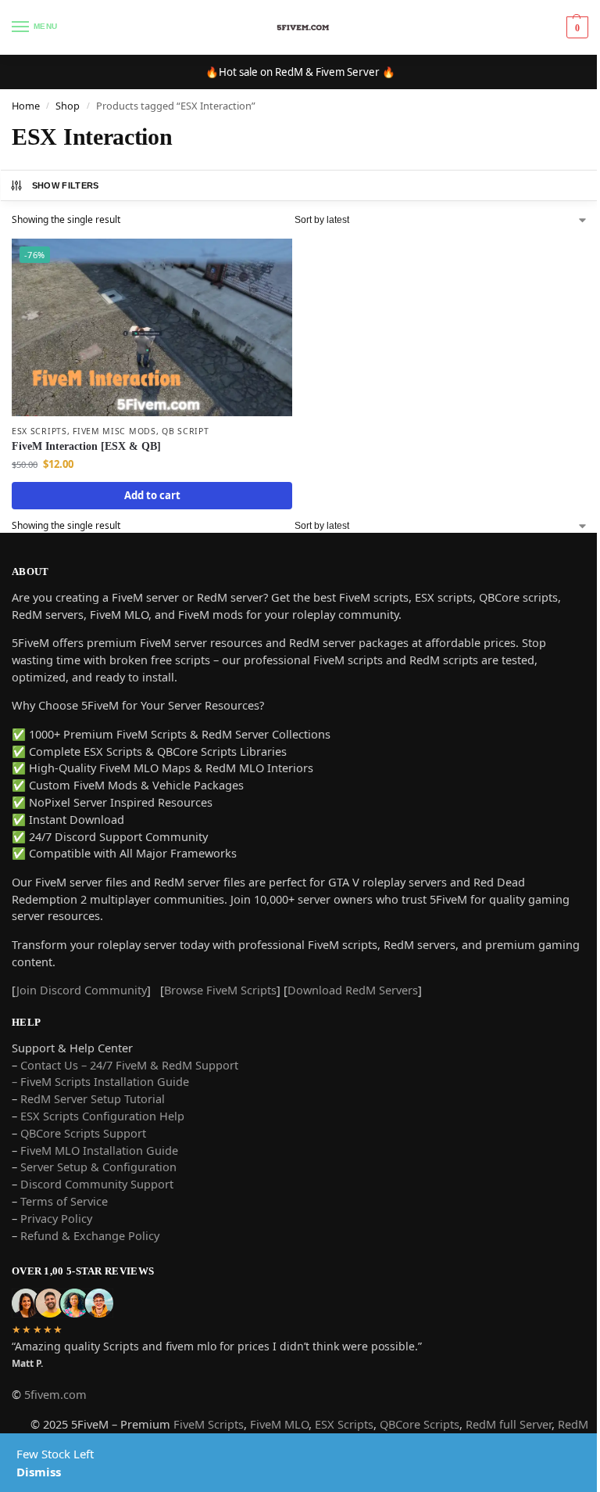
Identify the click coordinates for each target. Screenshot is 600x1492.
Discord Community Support (96, 1184)
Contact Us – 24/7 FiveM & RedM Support (129, 1065)
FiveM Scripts (208, 1424)
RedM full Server (509, 1424)
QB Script (185, 431)
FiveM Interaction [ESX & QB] (86, 446)
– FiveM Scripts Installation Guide (100, 1081)
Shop (67, 106)
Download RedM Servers (353, 990)
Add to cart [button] (152, 495)
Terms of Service (64, 1201)
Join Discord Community (81, 990)
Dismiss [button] (38, 1471)
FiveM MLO (279, 1424)
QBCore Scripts (419, 1424)
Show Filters (65, 185)
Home (26, 106)
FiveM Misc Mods (114, 431)
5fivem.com (55, 1394)
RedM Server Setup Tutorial (92, 1098)
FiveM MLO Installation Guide (99, 1150)
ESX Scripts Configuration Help (102, 1115)
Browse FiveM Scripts (220, 990)
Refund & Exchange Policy (89, 1235)
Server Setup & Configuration (97, 1166)
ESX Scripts (39, 431)
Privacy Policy (56, 1218)
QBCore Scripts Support (83, 1133)
